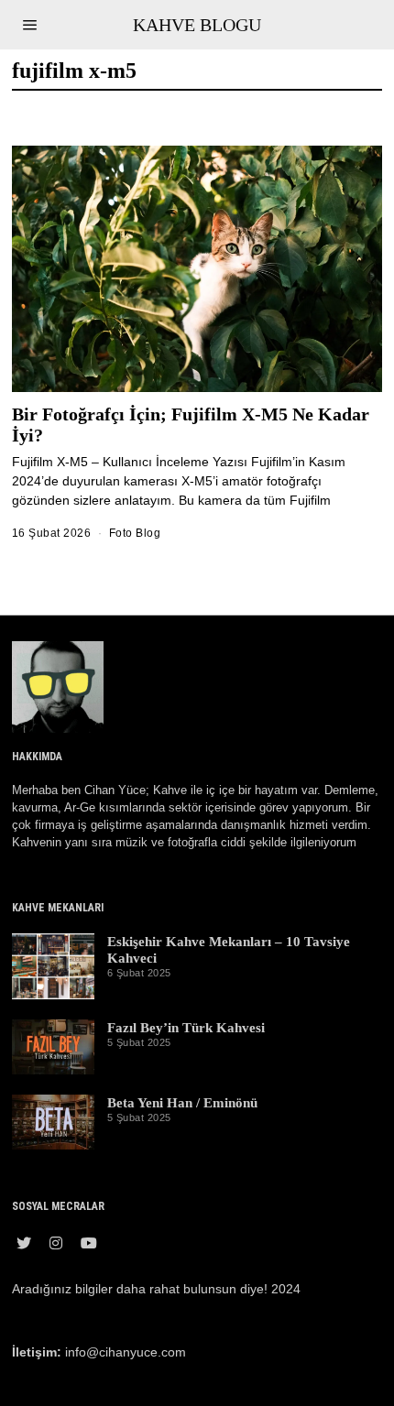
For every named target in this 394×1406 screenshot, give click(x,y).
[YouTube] (89, 1243)
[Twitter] (24, 1243)
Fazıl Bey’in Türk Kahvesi (186, 1027)
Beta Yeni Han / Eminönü (182, 1102)
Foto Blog (135, 533)
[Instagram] (56, 1243)
